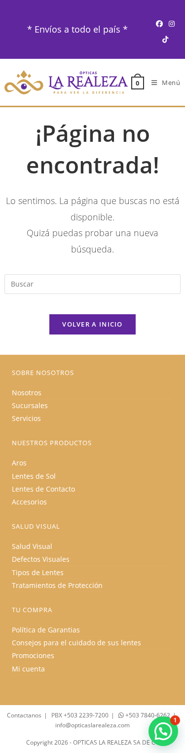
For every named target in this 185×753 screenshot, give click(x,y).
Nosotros (26, 392)
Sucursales (30, 405)
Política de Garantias (46, 629)
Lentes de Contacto (43, 489)
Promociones (33, 655)
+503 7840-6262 (147, 715)
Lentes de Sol (34, 476)
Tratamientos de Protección (57, 585)
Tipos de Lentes (38, 572)
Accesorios (29, 501)
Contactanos (24, 715)
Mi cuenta (28, 668)
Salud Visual (32, 546)
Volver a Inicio (92, 324)
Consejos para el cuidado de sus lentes (76, 642)
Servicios (26, 418)
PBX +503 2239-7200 (80, 715)
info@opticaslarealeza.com (92, 725)
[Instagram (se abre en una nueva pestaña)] (172, 23)
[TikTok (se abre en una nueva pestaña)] (165, 39)
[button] (163, 731)
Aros (19, 462)
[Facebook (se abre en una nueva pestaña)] (159, 23)
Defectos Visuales (41, 559)
